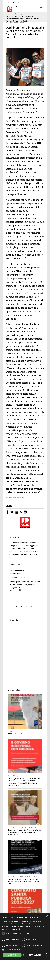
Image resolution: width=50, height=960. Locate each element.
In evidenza (12, 776)
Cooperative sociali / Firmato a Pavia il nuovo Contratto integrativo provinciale (24, 832)
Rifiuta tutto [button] (35, 955)
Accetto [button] (12, 955)
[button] (25, 950)
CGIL (24, 545)
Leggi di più (15, 929)
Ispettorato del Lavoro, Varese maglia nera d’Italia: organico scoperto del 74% (25, 881)
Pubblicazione (30, 827)
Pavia (20, 827)
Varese (35, 876)
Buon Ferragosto (15, 734)
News (10, 731)
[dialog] (25, 936)
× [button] (47, 916)
